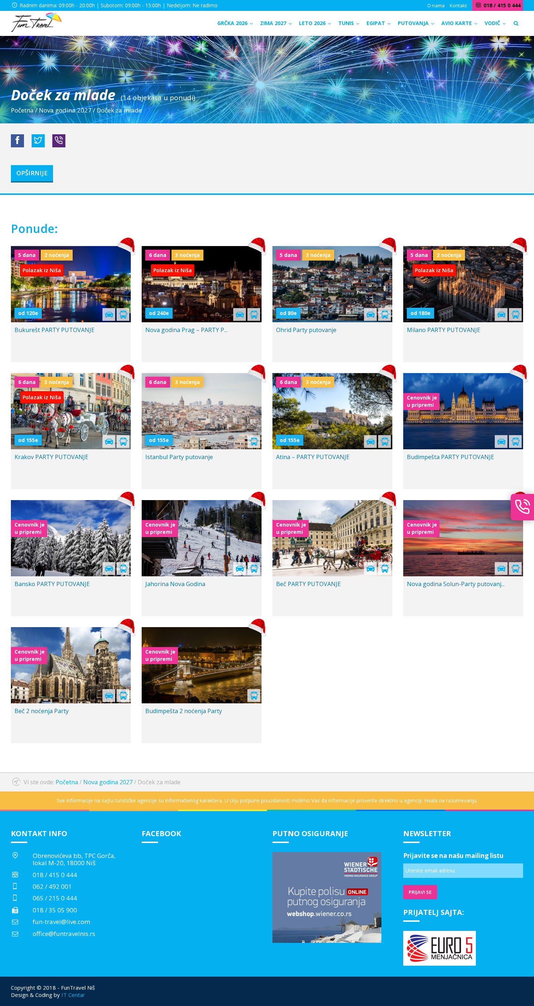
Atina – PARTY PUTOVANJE (312, 457)
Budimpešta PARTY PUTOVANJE (450, 457)
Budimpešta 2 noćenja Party (183, 711)
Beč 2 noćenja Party (42, 711)
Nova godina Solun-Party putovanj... (456, 584)
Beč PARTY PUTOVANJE (308, 584)
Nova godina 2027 (65, 110)
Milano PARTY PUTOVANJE (443, 330)
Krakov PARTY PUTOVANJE (51, 457)
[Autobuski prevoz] (123, 697)
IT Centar (73, 994)
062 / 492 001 (52, 886)
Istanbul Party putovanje (179, 457)
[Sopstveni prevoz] (108, 697)
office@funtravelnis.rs (64, 933)
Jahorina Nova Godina (175, 584)
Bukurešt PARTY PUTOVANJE (54, 330)
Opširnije (32, 173)
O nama (436, 5)
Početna (22, 110)
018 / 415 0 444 (55, 875)
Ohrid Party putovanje (306, 330)
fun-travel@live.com (61, 921)
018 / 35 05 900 (55, 910)
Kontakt (458, 5)
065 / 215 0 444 (55, 898)
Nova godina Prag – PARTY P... (186, 330)
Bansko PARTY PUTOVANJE (52, 584)
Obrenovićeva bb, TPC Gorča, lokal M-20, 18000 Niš (74, 859)
